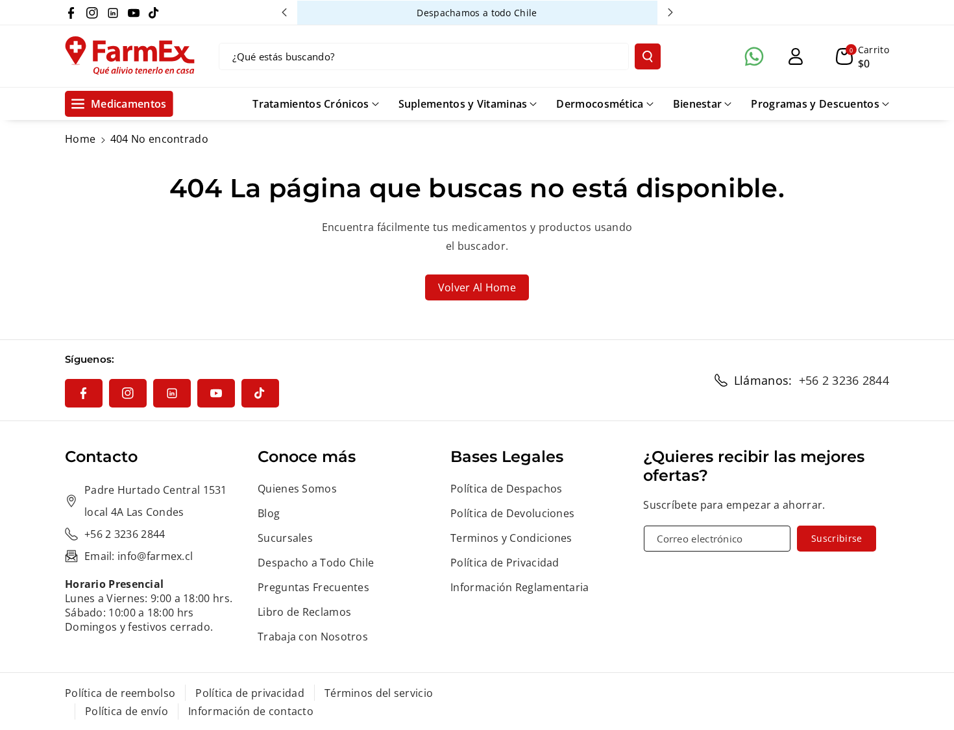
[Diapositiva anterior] (284, 12)
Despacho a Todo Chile (316, 562)
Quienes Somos (297, 488)
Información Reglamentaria (519, 587)
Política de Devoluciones (512, 513)
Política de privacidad (249, 693)
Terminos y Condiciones (511, 538)
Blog (269, 513)
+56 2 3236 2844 (844, 380)
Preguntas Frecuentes (313, 587)
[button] (862, 56)
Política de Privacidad (504, 562)
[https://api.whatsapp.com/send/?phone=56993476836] (754, 56)
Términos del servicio (378, 693)
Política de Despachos (506, 488)
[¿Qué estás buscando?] (648, 56)
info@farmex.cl (155, 556)
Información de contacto (250, 711)
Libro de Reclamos (304, 612)
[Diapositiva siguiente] (670, 12)
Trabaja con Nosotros (313, 636)
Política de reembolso (120, 693)
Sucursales (285, 538)
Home (80, 139)
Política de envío (126, 711)
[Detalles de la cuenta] (795, 56)
